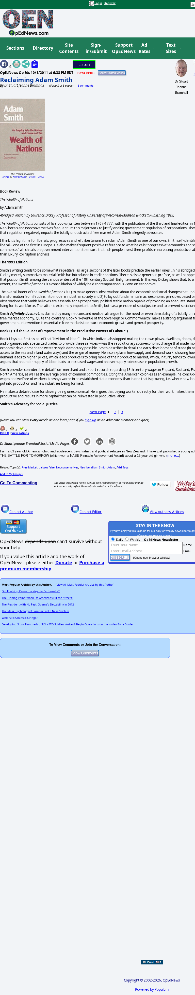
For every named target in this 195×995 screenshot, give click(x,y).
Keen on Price (19, 176)
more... (173, 455)
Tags (122, 467)
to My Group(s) (11, 474)
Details (32, 176)
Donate (63, 562)
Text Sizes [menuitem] (171, 48)
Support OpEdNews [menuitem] (122, 48)
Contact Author (21, 511)
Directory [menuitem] (43, 48)
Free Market (29, 467)
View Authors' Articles (167, 511)
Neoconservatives (67, 467)
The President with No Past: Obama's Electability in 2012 (38, 604)
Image (6, 176)
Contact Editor (90, 511)
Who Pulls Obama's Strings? (20, 618)
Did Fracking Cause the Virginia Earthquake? (31, 591)
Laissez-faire (47, 467)
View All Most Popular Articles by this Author (85, 584)
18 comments (84, 85)
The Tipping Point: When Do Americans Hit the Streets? (37, 598)
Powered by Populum (152, 989)
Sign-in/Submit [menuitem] (95, 48)
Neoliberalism (89, 467)
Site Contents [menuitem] (68, 48)
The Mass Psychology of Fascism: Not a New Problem (35, 611)
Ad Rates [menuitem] (144, 48)
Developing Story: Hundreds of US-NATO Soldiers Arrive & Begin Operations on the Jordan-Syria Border (67, 624)
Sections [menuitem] (15, 48)
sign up (90, 420)
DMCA (41, 176)
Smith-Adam (107, 467)
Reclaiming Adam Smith (36, 79)
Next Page (98, 412)
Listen (84, 64)
